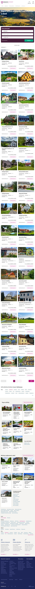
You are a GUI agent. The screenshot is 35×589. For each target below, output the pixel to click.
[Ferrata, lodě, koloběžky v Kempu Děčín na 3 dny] (7, 424)
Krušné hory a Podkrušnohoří (16, 524)
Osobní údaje (11, 579)
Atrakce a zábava (16, 504)
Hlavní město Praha (4, 573)
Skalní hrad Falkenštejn (29, 465)
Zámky (14, 497)
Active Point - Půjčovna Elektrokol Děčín (17, 444)
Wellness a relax (20, 562)
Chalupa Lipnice (5, 171)
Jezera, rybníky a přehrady (5, 510)
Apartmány (28, 564)
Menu (33, 3)
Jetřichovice (11, 389)
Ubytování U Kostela (6, 368)
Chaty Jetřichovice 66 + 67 (7, 126)
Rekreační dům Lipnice (23, 171)
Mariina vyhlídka (5, 481)
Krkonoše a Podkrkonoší (5, 521)
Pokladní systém (3, 583)
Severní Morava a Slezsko (21, 522)
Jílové (16, 393)
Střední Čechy (21, 523)
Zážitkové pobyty (27, 444)
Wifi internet (19, 387)
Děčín (26, 389)
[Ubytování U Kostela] (9, 361)
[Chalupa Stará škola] (26, 208)
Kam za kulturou (15, 502)
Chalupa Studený (5, 193)
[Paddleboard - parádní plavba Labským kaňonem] (7, 439)
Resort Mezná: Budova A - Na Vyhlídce (8, 149)
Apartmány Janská (23, 280)
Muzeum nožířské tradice (16, 466)
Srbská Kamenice (18, 391)
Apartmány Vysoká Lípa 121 (24, 83)
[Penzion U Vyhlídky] (9, 274)
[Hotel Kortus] (26, 54)
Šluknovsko (23, 529)
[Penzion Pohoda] (9, 98)
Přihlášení (20, 579)
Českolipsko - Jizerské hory (5, 522)
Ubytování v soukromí (29, 567)
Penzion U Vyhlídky (6, 280)
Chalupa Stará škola (23, 215)
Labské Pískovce (12, 529)
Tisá (13, 391)
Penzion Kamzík (5, 237)
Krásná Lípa (29, 389)
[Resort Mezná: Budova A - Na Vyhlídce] (9, 142)
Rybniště (27, 393)
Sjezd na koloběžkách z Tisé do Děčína (28, 413)
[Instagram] (11, 586)
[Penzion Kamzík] (9, 230)
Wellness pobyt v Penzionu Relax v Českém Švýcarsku (17, 413)
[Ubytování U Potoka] (26, 187)
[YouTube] (15, 586)
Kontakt (16, 579)
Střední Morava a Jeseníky (14, 523)
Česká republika (3, 517)
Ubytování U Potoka (23, 193)
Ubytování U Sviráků (6, 259)
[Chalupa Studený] (9, 187)
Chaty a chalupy (28, 563)
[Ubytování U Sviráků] (9, 252)
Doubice (23, 391)
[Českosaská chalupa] (9, 296)
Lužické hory (18, 529)
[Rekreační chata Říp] (26, 120)
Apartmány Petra (22, 346)
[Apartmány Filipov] (26, 230)
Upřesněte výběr (17, 45)
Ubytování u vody (20, 568)
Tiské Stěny (7, 529)
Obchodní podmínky (4, 579)
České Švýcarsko (22, 521)
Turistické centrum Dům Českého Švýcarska (28, 482)
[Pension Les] (26, 252)
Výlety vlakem (15, 495)
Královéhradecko (28, 521)
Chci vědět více (3, 554)
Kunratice (15, 389)
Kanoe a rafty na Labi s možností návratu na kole (28, 429)
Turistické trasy (3, 509)
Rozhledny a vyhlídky (16, 501)
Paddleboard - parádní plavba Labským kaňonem (6, 444)
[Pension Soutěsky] (26, 361)
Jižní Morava (12, 521)
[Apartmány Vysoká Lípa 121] (26, 76)
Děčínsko (2, 529)
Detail (12, 68)
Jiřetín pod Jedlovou (21, 393)
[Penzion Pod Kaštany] (9, 208)
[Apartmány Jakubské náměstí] (26, 296)
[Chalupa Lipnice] (9, 165)
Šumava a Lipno (13, 522)
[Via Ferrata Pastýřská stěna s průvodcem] (7, 407)
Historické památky (16, 496)
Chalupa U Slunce (5, 61)
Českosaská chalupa (6, 302)
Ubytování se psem (21, 564)
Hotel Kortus (21, 61)
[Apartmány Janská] (26, 274)
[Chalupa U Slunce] (9, 54)
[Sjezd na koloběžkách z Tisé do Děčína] (28, 407)
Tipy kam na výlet (16, 494)
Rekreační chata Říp (23, 126)
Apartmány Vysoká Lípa (24, 104)
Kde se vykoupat (15, 505)
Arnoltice (6, 391)
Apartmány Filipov (23, 237)
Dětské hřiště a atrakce (12, 511)
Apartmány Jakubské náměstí (25, 302)
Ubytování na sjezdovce (21, 567)
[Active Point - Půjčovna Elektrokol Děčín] (17, 439)
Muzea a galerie (16, 510)
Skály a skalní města (18, 509)
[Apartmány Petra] (26, 339)
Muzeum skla (4, 498)
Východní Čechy (7, 524)
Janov (19, 389)
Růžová (10, 391)
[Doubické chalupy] (9, 339)
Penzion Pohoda (5, 104)
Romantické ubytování (21, 563)
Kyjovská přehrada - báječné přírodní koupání (16, 482)
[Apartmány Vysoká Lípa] (26, 98)
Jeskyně (11, 510)
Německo (8, 517)
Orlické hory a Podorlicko (5, 523)
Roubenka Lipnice (22, 148)
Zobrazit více (32, 22)
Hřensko (6, 389)
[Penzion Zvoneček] (9, 76)
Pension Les (21, 259)
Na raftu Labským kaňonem (17, 429)
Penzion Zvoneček (5, 83)
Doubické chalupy (5, 346)
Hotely (27, 561)
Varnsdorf (12, 393)
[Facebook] (8, 586)
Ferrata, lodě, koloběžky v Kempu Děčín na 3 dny (6, 429)
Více (32, 395)
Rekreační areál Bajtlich (7, 324)
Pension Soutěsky (22, 368)
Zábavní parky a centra (4, 511)
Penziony (27, 562)
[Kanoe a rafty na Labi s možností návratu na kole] (28, 424)
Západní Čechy (27, 523)
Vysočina (2, 524)
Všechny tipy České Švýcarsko (28, 455)
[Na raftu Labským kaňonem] (17, 424)
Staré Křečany (27, 391)
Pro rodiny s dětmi (21, 561)
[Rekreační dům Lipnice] (26, 165)
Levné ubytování (20, 569)
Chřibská (22, 389)
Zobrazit (28, 40)
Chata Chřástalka (22, 324)
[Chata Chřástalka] (26, 318)
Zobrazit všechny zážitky (28, 402)
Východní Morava (24, 524)
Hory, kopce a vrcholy (10, 509)
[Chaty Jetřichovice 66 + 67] (9, 120)
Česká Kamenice (7, 393)
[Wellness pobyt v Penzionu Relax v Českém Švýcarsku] (17, 407)
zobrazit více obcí (30, 534)
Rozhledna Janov (5, 465)
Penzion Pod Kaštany (6, 215)
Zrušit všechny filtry (4, 40)
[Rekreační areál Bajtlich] (9, 318)
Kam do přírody (15, 500)
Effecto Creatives (31, 586)
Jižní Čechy (16, 521)
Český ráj (27, 522)
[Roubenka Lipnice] (26, 142)
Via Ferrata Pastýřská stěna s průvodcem (6, 413)
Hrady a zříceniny (16, 499)
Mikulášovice (31, 393)
